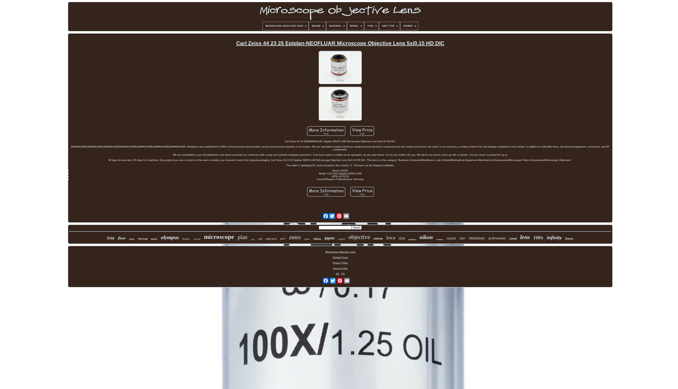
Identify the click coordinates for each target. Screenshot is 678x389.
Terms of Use (340, 268)
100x (538, 237)
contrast (439, 239)
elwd (253, 239)
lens (525, 237)
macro (154, 239)
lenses (569, 238)
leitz (110, 238)
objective (359, 237)
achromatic (497, 238)
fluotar (186, 238)
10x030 (451, 238)
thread (142, 238)
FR (343, 273)
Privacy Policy (340, 262)
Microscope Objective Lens (340, 252)
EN (337, 273)
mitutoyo (477, 237)
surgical (341, 239)
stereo (378, 238)
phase (131, 239)
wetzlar (197, 239)
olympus (170, 237)
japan (329, 238)
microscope (219, 236)
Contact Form (340, 257)
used (513, 238)
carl (260, 238)
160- (462, 238)
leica (390, 237)
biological (412, 239)
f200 (402, 238)
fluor (122, 238)
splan (307, 239)
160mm (317, 239)
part (283, 238)
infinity (554, 237)
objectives (271, 238)
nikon (426, 237)
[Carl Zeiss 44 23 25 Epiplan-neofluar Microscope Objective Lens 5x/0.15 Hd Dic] (340, 68)
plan (242, 237)
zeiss (295, 237)
